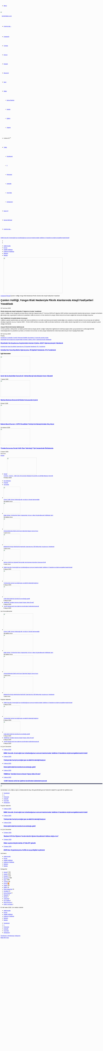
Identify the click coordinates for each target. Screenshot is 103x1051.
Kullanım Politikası (9, 251)
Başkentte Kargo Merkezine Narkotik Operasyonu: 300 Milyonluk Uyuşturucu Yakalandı (29, 547)
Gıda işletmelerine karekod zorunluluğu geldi (17, 599)
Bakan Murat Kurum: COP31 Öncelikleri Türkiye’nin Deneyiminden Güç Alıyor (27, 424)
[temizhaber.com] (6, 16)
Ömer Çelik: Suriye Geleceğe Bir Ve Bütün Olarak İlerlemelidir (22, 499)
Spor (5, 82)
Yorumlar (6, 484)
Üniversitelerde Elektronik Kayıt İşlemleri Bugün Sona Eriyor (21, 531)
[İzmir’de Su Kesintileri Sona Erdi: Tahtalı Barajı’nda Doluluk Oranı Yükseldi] (15, 372)
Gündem (6, 891)
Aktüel (5, 897)
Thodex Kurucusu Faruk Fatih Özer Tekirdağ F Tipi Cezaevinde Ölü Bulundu (27, 448)
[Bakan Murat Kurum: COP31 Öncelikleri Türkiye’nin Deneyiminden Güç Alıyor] (15, 421)
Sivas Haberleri (8, 889)
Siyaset (6, 64)
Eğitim (8, 118)
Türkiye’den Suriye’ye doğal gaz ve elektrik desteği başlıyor (21, 583)
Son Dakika (7, 900)
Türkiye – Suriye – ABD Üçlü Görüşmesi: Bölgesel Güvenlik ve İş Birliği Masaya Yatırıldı (28, 476)
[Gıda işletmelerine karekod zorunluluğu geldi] (12, 597)
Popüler (6, 483)
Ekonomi (6, 73)
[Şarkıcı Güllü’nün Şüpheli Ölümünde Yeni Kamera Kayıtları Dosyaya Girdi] (12, 560)
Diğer (5, 91)
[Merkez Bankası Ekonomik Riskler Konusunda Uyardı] (15, 396)
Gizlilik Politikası (8, 250)
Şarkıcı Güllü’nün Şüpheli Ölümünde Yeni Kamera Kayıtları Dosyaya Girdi (25, 562)
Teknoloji (6, 899)
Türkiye (6, 46)
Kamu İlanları (10, 100)
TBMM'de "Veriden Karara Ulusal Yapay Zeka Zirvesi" (19, 602)
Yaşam (9, 127)
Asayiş (8, 109)
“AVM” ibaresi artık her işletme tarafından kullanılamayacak (21, 606)
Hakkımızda (7, 246)
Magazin (6, 895)
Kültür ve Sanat (8, 904)
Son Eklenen (7, 481)
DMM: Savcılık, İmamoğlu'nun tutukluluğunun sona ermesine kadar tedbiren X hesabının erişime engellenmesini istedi (35, 238)
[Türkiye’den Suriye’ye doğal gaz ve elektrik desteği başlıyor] (12, 581)
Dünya (5, 55)
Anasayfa (6, 37)
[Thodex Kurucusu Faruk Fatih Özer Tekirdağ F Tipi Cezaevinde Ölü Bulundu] (15, 445)
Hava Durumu (8, 902)
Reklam (6, 253)
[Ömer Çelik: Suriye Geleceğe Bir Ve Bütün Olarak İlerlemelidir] (12, 498)
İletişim (6, 255)
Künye (5, 248)
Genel (8, 296)
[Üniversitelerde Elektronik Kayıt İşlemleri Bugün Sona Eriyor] (12, 529)
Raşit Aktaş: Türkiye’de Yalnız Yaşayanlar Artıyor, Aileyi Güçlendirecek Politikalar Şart (28, 515)
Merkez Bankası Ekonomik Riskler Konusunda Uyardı (19, 400)
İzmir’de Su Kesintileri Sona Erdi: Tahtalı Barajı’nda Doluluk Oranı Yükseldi (27, 376)
